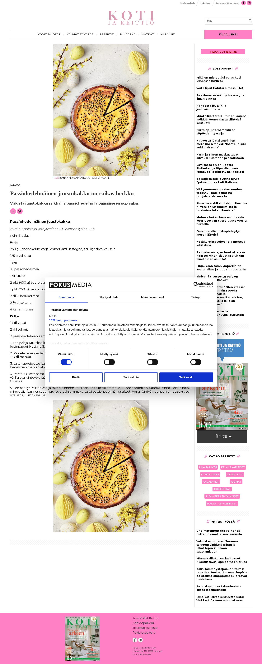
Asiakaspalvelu (143, 623)
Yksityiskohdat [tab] (109, 297)
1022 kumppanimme (63, 320)
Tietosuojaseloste (145, 628)
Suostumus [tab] (66, 297)
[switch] (109, 362)
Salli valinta (131, 377)
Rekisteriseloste (144, 632)
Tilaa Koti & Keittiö (145, 618)
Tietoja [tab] (195, 297)
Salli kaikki (186, 377)
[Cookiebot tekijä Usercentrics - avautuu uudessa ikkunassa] (196, 284)
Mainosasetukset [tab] (152, 297)
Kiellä (76, 377)
